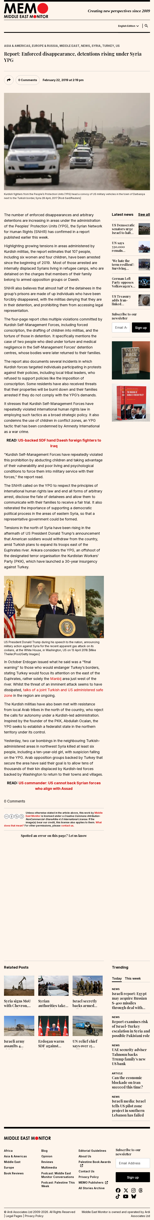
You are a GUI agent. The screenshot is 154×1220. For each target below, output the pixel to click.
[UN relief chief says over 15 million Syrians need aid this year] (88, 1026)
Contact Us (86, 1171)
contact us (67, 825)
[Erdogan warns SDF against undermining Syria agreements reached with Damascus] (53, 1026)
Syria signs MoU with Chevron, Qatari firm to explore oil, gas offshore (17, 1004)
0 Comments (27, 80)
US (118, 45)
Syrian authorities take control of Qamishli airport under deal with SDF (52, 1004)
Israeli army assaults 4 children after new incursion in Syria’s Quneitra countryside (18, 1044)
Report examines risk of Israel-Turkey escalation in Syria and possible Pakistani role (131, 1028)
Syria (96, 45)
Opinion (46, 1156)
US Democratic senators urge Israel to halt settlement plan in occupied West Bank (123, 229)
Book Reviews (14, 1173)
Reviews (47, 1162)
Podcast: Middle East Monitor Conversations (57, 1175)
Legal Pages (14, 1216)
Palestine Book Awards (95, 1162)
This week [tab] (133, 978)
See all (144, 214)
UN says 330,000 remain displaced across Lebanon (119, 247)
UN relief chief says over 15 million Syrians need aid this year (87, 1044)
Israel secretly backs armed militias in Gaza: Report (86, 1004)
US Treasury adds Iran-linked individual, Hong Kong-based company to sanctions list (123, 300)
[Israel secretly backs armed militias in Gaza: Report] (88, 986)
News (85, 45)
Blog (44, 1150)
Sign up (141, 328)
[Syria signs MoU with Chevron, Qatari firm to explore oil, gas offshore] (19, 986)
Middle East (69, 45)
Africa (8, 1150)
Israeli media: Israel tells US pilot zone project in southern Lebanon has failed (129, 1108)
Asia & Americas (17, 45)
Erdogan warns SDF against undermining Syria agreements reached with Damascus (53, 1044)
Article (117, 1073)
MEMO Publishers (91, 1182)
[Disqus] (54, 893)
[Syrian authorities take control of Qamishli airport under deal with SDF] (53, 986)
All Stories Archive (92, 1188)
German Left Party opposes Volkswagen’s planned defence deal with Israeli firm (123, 282)
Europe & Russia (45, 45)
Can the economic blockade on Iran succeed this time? (127, 1082)
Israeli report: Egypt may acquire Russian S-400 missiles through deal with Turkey (129, 1000)
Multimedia (49, 1167)
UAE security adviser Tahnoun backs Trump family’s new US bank (129, 1056)
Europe (9, 1167)
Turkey (108, 45)
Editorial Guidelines (92, 1150)
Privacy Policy (89, 1177)
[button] (54, 607)
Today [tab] (117, 978)
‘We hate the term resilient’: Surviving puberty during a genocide (123, 264)
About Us (85, 1156)
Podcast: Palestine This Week (58, 1184)
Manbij (55, 679)
